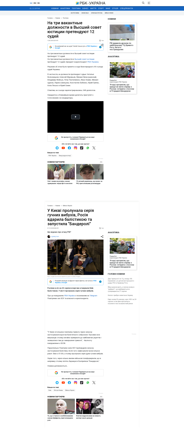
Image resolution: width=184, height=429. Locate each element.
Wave (108, 8)
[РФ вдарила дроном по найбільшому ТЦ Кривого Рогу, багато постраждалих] (122, 33)
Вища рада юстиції (65, 155)
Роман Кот (113, 80)
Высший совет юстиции (84, 59)
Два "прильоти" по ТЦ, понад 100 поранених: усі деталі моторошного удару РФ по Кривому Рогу (121, 281)
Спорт (101, 8)
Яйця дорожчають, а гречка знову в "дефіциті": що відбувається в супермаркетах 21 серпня (121, 289)
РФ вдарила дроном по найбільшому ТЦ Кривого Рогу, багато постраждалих (121, 46)
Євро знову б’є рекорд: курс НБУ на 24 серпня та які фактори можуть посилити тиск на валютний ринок (122, 301)
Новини (54, 8)
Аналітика (65, 8)
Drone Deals (85, 13)
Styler (115, 8)
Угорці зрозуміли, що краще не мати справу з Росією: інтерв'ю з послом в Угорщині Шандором (122, 88)
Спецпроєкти (126, 8)
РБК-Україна (52, 155)
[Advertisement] (75, 315)
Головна (50, 18)
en (35, 3)
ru (39, 3)
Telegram (93, 296)
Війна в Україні (109, 13)
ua (31, 3)
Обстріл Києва (75, 13)
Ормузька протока (96, 13)
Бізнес (85, 8)
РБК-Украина (93, 62)
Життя (93, 8)
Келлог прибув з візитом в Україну (120, 295)
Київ (49, 390)
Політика (76, 8)
